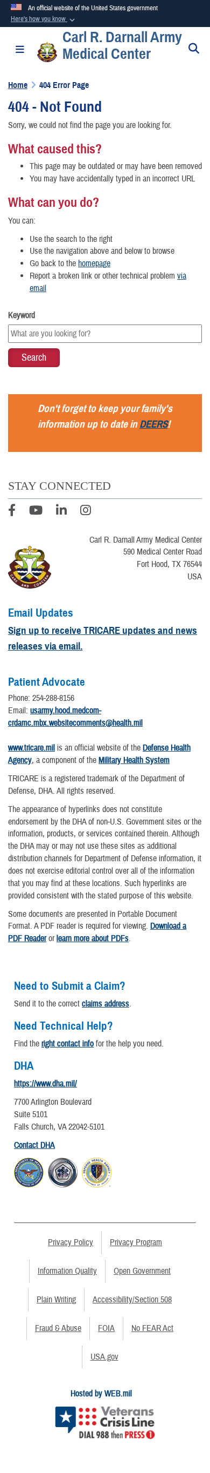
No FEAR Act (152, 1328)
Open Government (142, 1271)
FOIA (106, 1328)
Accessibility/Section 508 (132, 1299)
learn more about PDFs (93, 938)
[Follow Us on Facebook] (12, 511)
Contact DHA (34, 1145)
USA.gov (104, 1357)
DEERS (153, 424)
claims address (105, 1003)
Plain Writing (56, 1299)
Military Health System (134, 760)
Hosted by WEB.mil (101, 1393)
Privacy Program (136, 1242)
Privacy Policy (70, 1242)
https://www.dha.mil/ (45, 1083)
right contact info (67, 1043)
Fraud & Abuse (58, 1328)
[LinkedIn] (61, 511)
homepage (94, 263)
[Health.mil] (63, 1171)
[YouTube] (36, 511)
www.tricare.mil (31, 747)
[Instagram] (85, 511)
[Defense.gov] (29, 1171)
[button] (44, 19)
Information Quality (67, 1271)
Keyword (21, 315)
